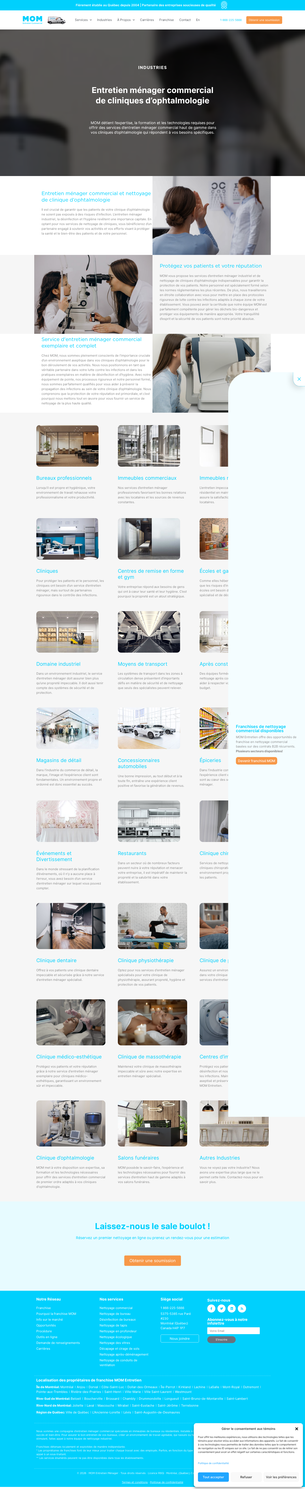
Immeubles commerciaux (147, 478)
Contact (185, 20)
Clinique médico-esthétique (69, 1057)
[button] (297, 1429)
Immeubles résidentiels (227, 478)
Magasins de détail (58, 760)
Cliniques (47, 571)
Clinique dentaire (56, 960)
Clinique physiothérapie (146, 960)
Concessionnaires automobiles (139, 763)
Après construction (222, 664)
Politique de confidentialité (213, 1463)
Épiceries (210, 760)
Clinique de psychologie (228, 960)
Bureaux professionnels (64, 478)
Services (81, 20)
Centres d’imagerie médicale (233, 1057)
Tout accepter (213, 1477)
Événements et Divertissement (54, 856)
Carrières (147, 20)
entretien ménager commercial (95, 1431)
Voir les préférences (281, 1477)
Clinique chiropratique (226, 853)
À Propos (124, 20)
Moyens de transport (142, 664)
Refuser (246, 1477)
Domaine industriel (58, 664)
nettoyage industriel (99, 1438)
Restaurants (132, 853)
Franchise (166, 20)
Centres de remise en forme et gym (151, 574)
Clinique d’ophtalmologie (65, 1158)
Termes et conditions (135, 1482)
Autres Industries (220, 1158)
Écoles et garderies (222, 571)
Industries (104, 20)
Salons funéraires (138, 1158)
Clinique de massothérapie (149, 1057)
